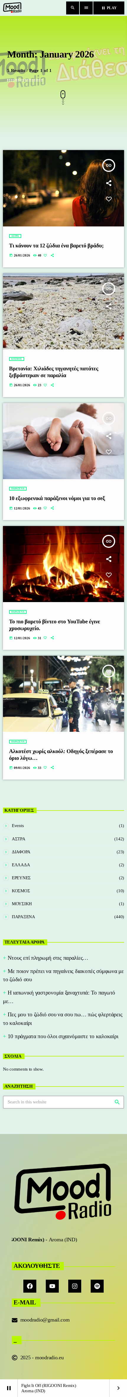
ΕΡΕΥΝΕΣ (21, 877)
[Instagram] (74, 1286)
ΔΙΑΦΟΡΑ (21, 851)
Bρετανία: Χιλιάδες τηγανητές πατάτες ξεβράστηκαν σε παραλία (53, 372)
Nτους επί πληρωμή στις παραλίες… (48, 958)
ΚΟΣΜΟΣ (16, 359)
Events (18, 825)
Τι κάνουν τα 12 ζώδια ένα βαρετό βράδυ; (56, 246)
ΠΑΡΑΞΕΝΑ (18, 488)
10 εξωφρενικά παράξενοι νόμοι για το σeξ (57, 498)
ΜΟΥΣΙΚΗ (22, 903)
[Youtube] (52, 1286)
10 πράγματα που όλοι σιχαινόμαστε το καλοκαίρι (63, 1036)
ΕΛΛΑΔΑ (21, 864)
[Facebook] (29, 1286)
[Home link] (12, 8)
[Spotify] (97, 1286)
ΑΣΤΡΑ (15, 236)
